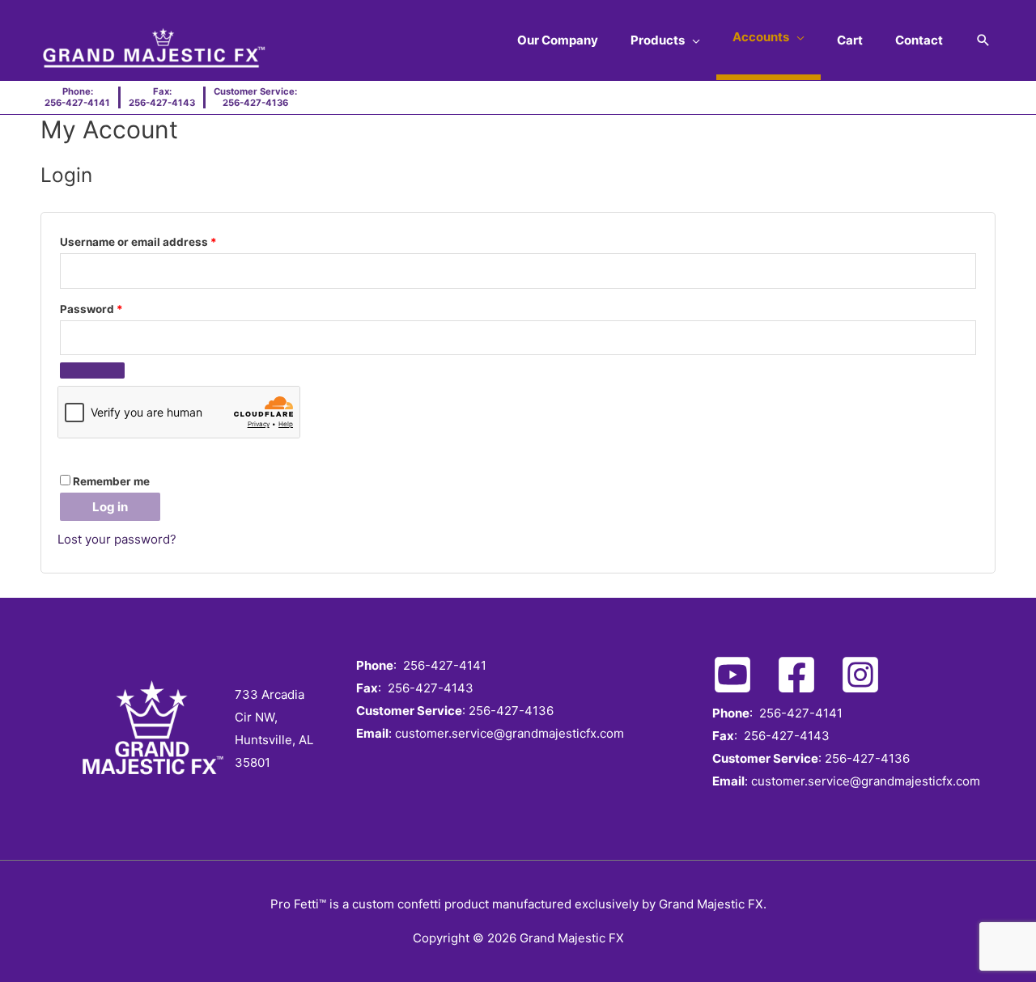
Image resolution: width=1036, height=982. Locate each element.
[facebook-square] (806, 674)
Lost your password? (116, 539)
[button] (983, 40)
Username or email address (162, 239)
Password (116, 306)
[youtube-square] (742, 674)
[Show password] (92, 370)
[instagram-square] (870, 674)
